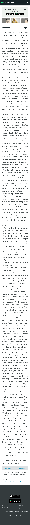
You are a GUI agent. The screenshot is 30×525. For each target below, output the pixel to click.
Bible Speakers (23, 506)
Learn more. (16, 476)
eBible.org (22, 481)
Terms (15, 513)
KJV (25, 28)
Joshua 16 (22, 468)
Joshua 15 (5, 27)
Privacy (25, 511)
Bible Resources (14, 506)
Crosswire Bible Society (11, 481)
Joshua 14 (8, 468)
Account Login (17, 508)
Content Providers (7, 508)
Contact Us (25, 508)
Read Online (5, 506)
